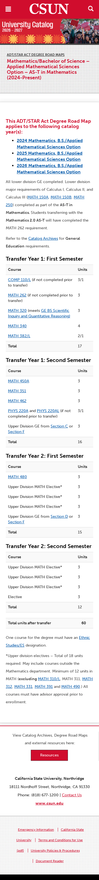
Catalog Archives (43, 238)
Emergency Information (36, 830)
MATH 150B (61, 197)
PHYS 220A (18, 410)
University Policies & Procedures (55, 850)
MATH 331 (23, 686)
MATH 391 (44, 686)
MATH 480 (17, 477)
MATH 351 (17, 391)
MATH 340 (17, 326)
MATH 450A (18, 381)
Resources (49, 755)
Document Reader (50, 861)
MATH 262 (17, 295)
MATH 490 (70, 686)
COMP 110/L (19, 279)
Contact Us (72, 795)
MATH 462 (17, 401)
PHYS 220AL (48, 410)
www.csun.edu (49, 803)
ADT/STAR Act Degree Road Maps (36, 55)
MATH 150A (38, 197)
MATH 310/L (49, 679)
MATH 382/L (19, 336)
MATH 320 (17, 310)
